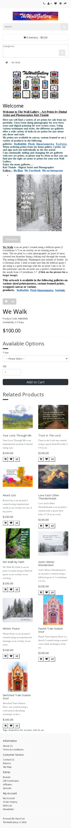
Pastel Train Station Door (50, 630)
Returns (7, 763)
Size (7, 352)
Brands (6, 777)
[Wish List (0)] (55, 3)
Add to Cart (36, 382)
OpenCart (20, 818)
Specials (7, 788)
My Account (9, 798)
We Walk (15, 62)
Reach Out (9, 495)
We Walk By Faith (13, 562)
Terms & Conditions (13, 749)
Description (12, 239)
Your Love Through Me (17, 435)
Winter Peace (11, 628)
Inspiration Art (16, 730)
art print (28, 730)
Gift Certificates (11, 780)
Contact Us (8, 759)
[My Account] (50, 3)
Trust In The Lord (49, 435)
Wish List (7, 805)
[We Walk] (39, 203)
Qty (4, 366)
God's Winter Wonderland (46, 563)
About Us (8, 745)
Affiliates (7, 784)
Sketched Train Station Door (17, 696)
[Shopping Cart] (60, 3)
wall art (36, 730)
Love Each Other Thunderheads (48, 496)
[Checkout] (65, 3)
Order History (10, 801)
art (42, 730)
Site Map (7, 767)
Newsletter (8, 809)
